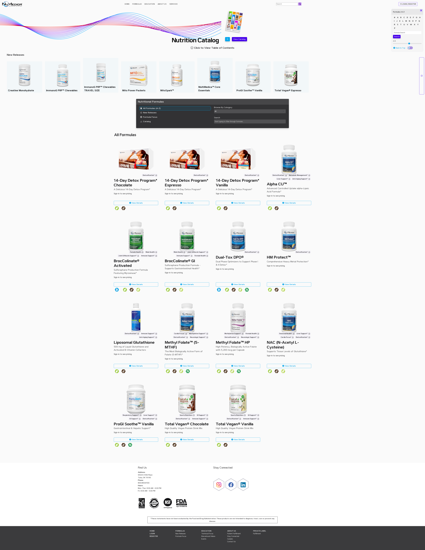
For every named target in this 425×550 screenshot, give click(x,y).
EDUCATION (206, 531)
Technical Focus (207, 534)
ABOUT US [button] (162, 4)
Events (203, 539)
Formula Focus (180, 536)
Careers (230, 539)
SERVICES (173, 4)
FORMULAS (137, 4)
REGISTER (154, 536)
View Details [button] (239, 284)
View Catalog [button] (239, 39)
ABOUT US (231, 531)
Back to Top (400, 48)
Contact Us (231, 542)
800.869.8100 (143, 483)
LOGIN (152, 534)
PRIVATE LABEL (259, 531)
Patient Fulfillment (234, 534)
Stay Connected (233, 536)
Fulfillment (257, 534)
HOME (127, 4)
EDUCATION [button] (150, 4)
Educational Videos (208, 536)
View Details (137, 203)
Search (397, 36)
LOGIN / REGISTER (408, 4)
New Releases (180, 534)
